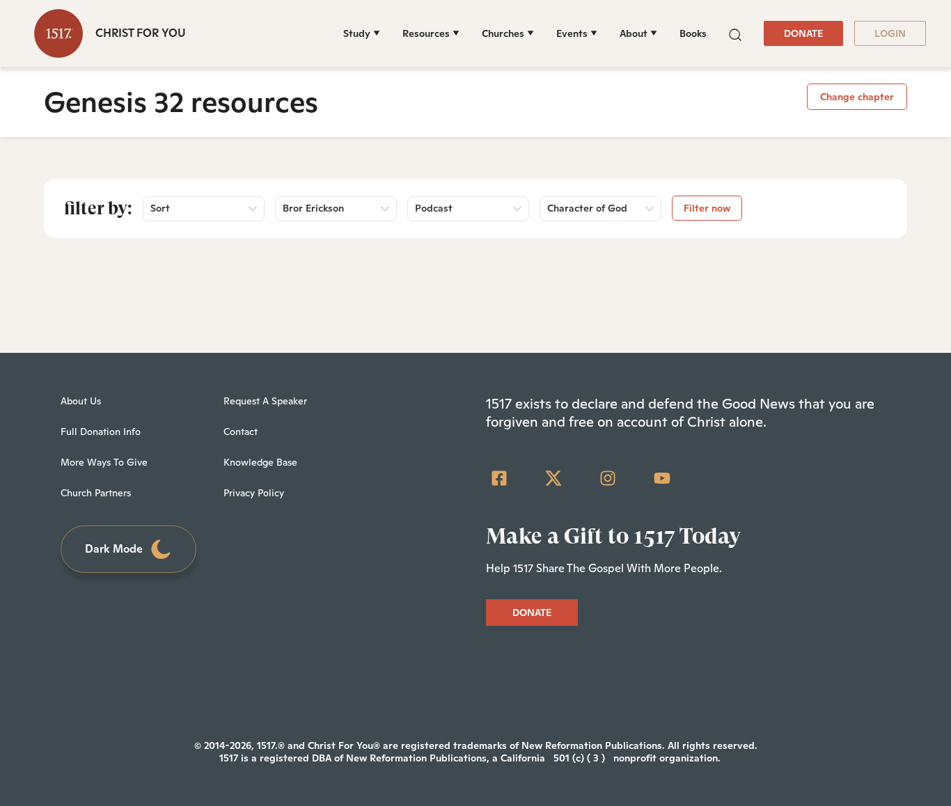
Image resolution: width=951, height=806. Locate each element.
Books (693, 33)
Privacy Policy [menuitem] (253, 493)
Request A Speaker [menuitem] (265, 401)
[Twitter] (553, 478)
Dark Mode (114, 549)
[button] (735, 33)
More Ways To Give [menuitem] (104, 462)
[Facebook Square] (499, 478)
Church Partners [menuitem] (96, 493)
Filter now (707, 208)
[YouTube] (662, 478)
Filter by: (98, 208)
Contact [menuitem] (240, 431)
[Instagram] (608, 478)
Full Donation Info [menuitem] (101, 431)
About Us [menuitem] (81, 401)
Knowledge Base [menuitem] (260, 462)
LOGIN (890, 33)
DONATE (803, 33)
